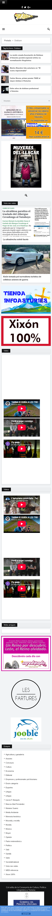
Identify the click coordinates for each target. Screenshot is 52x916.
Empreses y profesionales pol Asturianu (21, 779)
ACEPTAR (26, 914)
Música (8, 829)
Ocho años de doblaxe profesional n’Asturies (24, 89)
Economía (10, 771)
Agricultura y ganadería (15, 754)
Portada (7, 41)
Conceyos (10, 763)
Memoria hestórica (13, 816)
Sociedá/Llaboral (12, 862)
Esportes (9, 788)
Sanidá (8, 854)
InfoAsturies (26, 17)
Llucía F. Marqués (13, 800)
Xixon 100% (10, 874)
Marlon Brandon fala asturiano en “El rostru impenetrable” (25, 69)
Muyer (8, 833)
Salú (7, 850)
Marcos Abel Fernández (15, 804)
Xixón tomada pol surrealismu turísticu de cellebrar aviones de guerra (22, 278)
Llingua (8, 792)
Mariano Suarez (12, 808)
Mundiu (8, 825)
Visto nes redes (12, 866)
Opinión (9, 837)
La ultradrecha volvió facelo (15, 239)
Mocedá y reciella (13, 821)
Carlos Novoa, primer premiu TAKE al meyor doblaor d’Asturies (25, 79)
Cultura (8, 767)
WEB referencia (12, 870)
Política (8, 845)
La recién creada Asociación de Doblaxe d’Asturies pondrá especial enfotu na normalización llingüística (26, 57)
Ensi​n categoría (12, 783)
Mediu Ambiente (12, 812)
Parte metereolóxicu (14, 841)
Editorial (9, 775)
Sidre (8, 858)
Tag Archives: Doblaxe (12, 48)
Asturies (9, 759)
